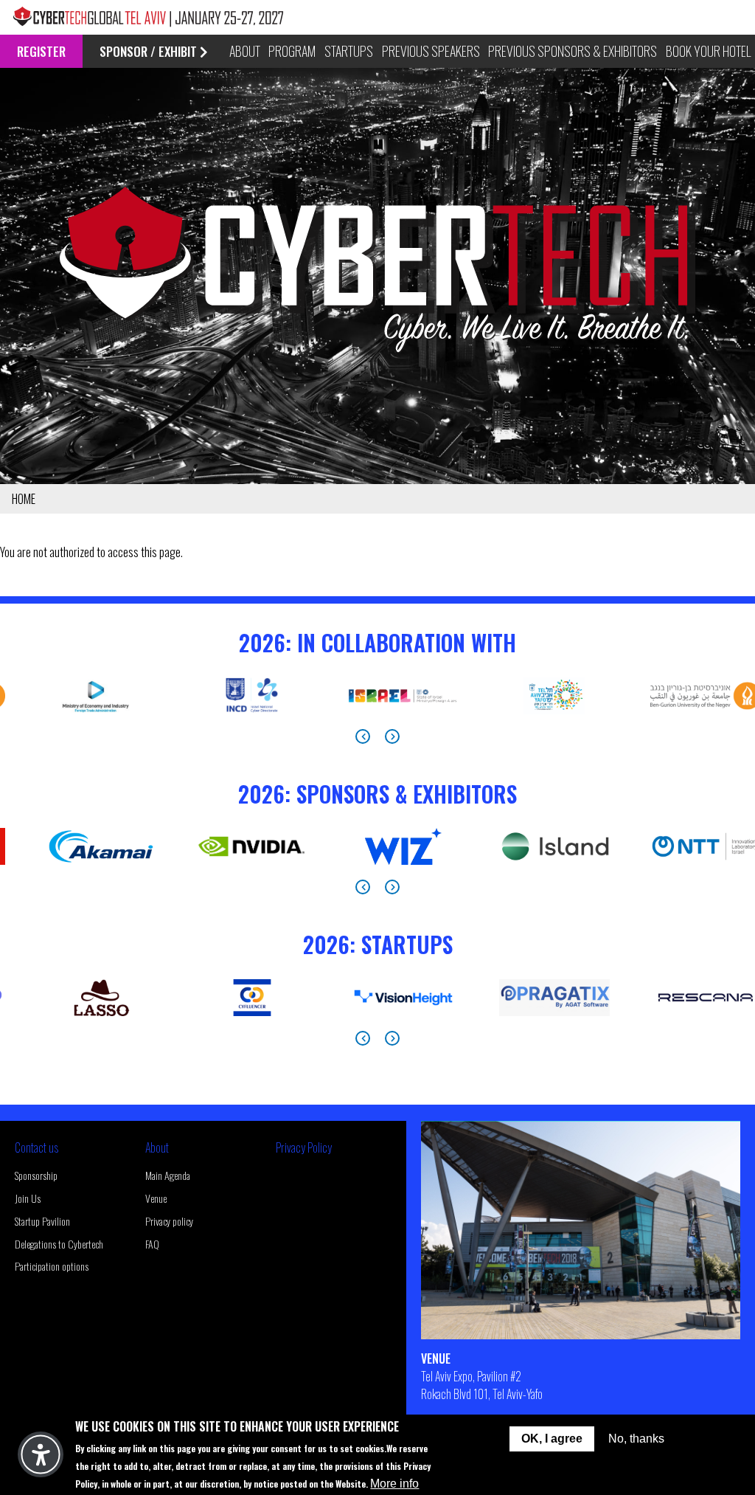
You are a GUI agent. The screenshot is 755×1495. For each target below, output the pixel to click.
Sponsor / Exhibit (148, 51)
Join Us (28, 1198)
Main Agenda (167, 1175)
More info (394, 1483)
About (157, 1147)
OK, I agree (551, 1438)
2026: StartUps (378, 944)
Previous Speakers (431, 51)
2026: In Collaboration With (377, 642)
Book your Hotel (708, 51)
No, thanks (636, 1438)
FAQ (152, 1243)
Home (23, 499)
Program (292, 51)
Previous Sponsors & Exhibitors (572, 51)
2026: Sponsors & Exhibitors (377, 793)
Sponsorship (36, 1175)
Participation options (51, 1266)
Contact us (36, 1147)
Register (41, 51)
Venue (156, 1198)
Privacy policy (169, 1221)
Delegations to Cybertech (59, 1243)
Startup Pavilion (42, 1221)
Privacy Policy (304, 1147)
